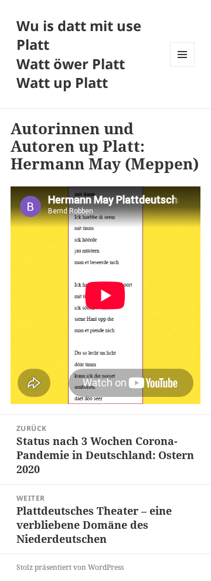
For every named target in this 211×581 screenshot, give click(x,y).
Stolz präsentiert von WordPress (70, 567)
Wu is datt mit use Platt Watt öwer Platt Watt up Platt (78, 54)
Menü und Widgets (183, 66)
